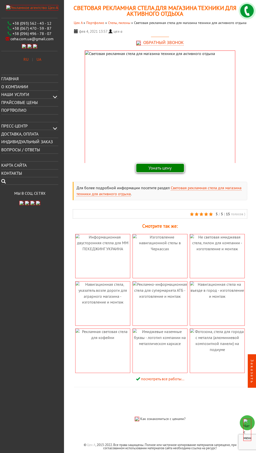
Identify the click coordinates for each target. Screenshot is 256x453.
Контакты (11, 173)
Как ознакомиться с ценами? (163, 418)
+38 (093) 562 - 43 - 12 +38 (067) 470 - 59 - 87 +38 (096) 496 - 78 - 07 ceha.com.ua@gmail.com (32, 31)
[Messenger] (35, 45)
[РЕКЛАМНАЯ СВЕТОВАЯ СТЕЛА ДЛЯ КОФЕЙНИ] (102, 347)
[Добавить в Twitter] (100, 214)
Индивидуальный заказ (27, 141)
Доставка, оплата (19, 133)
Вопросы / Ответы (20, 149)
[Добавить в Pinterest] (92, 214)
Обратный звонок (163, 42)
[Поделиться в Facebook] (77, 214)
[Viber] (24, 45)
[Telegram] (29, 45)
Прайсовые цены (19, 102)
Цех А (91, 445)
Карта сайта (14, 165)
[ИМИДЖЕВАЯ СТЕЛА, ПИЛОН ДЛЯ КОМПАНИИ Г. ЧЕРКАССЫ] (217, 257)
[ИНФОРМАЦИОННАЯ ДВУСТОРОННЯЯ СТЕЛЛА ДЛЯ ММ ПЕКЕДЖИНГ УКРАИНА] (103, 262)
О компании (14, 86)
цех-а (118, 31)
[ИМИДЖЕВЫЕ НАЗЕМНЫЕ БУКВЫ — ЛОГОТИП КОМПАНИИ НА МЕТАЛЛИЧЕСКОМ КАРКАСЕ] (159, 361)
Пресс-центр (14, 126)
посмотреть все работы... (162, 378)
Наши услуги (15, 94)
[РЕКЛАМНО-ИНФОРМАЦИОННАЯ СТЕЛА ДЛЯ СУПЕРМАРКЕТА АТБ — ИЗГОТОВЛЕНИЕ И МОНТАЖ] (160, 314)
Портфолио (13, 110)
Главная (10, 79)
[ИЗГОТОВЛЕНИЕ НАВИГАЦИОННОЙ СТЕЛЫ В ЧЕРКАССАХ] (159, 257)
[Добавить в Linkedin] (85, 214)
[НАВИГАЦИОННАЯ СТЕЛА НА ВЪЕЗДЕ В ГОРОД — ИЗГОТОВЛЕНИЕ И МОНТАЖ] (217, 309)
